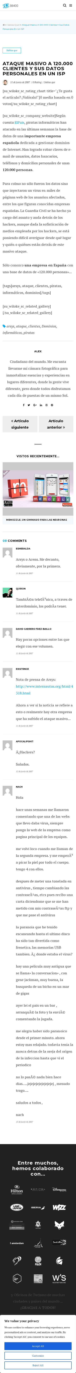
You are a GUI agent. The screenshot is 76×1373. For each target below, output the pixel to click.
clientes (34, 326)
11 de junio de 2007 (20, 82)
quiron (21, 588)
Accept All (38, 1346)
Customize (38, 1355)
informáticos (12, 332)
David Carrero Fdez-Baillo (34, 629)
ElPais (19, 122)
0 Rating (37, 82)
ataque (21, 326)
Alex (38, 351)
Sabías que (13, 24)
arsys (10, 326)
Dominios (49, 326)
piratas (29, 332)
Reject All (38, 1365)
